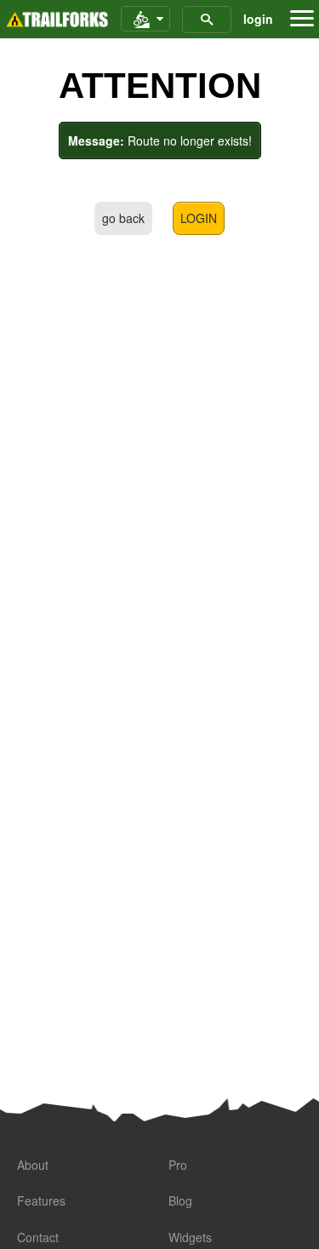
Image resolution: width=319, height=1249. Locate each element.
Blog (180, 1200)
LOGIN (198, 217)
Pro (177, 1164)
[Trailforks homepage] (57, 20)
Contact (38, 1237)
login (258, 18)
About (32, 1164)
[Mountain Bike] (145, 19)
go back (123, 217)
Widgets (190, 1237)
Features (41, 1200)
